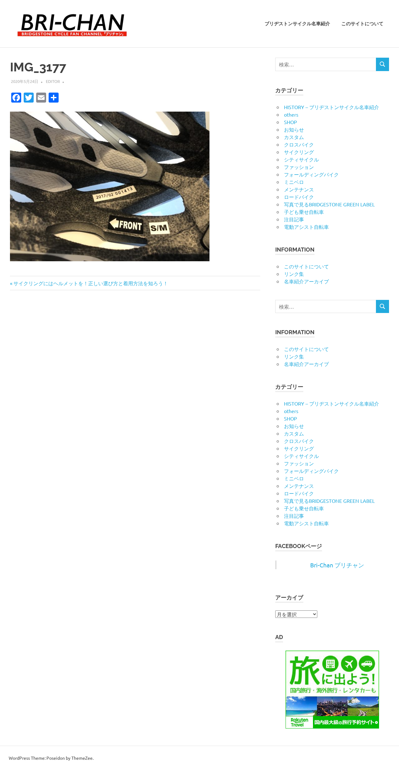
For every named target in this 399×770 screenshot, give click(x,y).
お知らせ (294, 129)
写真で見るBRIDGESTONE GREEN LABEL (329, 204)
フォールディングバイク (311, 174)
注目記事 (294, 219)
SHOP (290, 122)
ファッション (299, 167)
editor (53, 81)
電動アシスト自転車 (306, 227)
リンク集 (294, 274)
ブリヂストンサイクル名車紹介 (297, 23)
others (291, 114)
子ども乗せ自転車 (304, 212)
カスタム (294, 137)
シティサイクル (301, 159)
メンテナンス (299, 189)
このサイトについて (362, 23)
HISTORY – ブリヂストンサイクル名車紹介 (331, 107)
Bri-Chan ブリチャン (337, 565)
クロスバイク (299, 144)
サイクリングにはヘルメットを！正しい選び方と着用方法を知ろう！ (90, 283)
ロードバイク (299, 197)
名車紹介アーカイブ (306, 281)
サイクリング (299, 152)
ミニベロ (294, 182)
